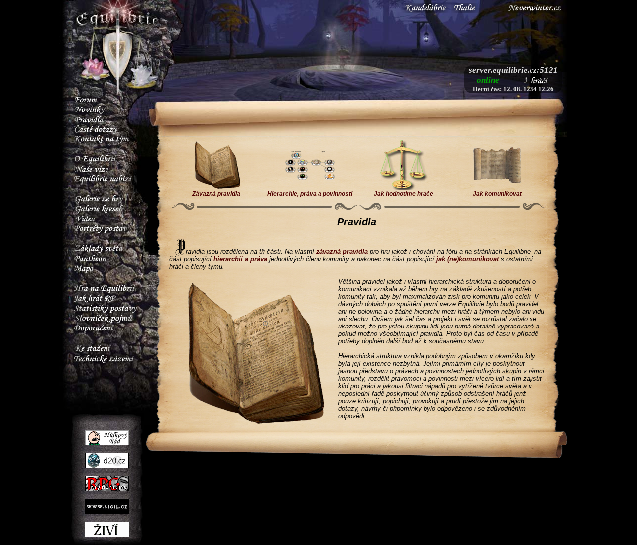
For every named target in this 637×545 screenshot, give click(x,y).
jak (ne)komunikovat (467, 259)
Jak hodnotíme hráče (403, 193)
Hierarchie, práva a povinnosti (309, 193)
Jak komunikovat (497, 193)
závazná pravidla (342, 251)
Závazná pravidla (216, 193)
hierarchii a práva (240, 259)
